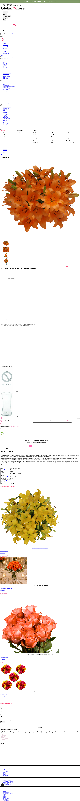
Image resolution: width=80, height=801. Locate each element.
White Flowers (68, 138)
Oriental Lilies (19, 134)
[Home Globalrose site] (12, 10)
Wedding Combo (6, 74)
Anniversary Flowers (7, 107)
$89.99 (1, 271)
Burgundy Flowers (36, 136)
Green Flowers (36, 140)
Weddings (5, 151)
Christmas (5, 109)
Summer (4, 121)
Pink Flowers (68, 132)
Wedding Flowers (6, 124)
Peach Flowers (52, 142)
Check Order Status (6, 85)
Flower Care (5, 77)
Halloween (5, 116)
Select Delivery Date (15, 426)
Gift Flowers (5, 114)
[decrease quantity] (34, 420)
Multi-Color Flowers (53, 136)
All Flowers (2, 130)
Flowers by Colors (6, 76)
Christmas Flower (6, 66)
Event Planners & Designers (8, 781)
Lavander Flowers (53, 134)
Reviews (4, 796)
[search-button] (0, 34)
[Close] (1, 36)
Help (5, 14)
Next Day (4, 147)
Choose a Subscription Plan (39, 445)
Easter (4, 110)
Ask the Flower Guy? (7, 75)
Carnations (5, 64)
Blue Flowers (35, 134)
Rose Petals (5, 70)
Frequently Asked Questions (8, 793)
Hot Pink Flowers (36, 142)
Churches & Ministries (7, 780)
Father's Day (5, 112)
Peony (18, 136)
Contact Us (5, 91)
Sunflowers (5, 63)
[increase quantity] (67, 420)
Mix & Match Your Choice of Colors (71, 143)
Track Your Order (8, 16)
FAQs (4, 84)
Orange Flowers (53, 138)
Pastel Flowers (52, 140)
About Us (4, 152)
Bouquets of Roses (6, 71)
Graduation (5, 115)
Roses (4, 62)
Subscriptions (3, 136)
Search (6, 12)
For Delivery (12, 5)
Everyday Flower (6, 68)
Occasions (5, 150)
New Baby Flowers (6, 118)
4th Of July (5, 125)
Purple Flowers (69, 134)
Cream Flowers (36, 138)
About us (4, 791)
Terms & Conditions (6, 798)
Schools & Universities (7, 784)
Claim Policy (5, 87)
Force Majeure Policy (7, 88)
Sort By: (2, 720)
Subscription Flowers (7, 69)
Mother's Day (5, 117)
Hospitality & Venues (7, 783)
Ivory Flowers (52, 132)
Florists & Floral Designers (8, 782)
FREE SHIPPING (11, 278)
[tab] (6, 243)
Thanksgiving (5, 122)
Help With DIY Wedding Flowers (9, 101)
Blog (4, 795)
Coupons (4, 797)
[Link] (12, 33)
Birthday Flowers (6, 67)
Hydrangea (5, 65)
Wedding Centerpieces (7, 73)
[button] (3, 29)
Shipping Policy (6, 89)
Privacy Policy (5, 799)
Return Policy (5, 90)
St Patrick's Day (6, 120)
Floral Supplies (3, 132)
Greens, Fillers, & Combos (5, 134)
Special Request (6, 95)
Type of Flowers (20, 130)
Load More (40, 727)
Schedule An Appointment (8, 102)
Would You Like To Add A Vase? (6, 366)
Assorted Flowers (36, 132)
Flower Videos (5, 78)
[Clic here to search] (12, 58)
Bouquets (4, 774)
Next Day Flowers (6, 768)
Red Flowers (68, 136)
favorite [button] (67, 267)
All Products (5, 149)
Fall (3, 111)
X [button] (0, 428)
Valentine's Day (6, 123)
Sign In (6, 18)
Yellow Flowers (69, 140)
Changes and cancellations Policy (9, 86)
